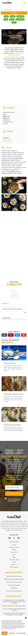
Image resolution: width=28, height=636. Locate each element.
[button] (26, 618)
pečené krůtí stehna (13, 57)
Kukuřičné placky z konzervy (14, 576)
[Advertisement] (14, 87)
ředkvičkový (16, 55)
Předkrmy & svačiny (14, 547)
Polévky (14, 549)
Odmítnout (11, 633)
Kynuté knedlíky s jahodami (14, 591)
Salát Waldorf (14, 588)
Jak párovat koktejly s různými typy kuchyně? (14, 606)
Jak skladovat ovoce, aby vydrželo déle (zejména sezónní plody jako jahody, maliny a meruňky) (14, 601)
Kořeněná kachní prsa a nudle (14, 582)
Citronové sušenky (10, 363)
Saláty (14, 562)
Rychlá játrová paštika (14, 585)
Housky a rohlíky (7, 139)
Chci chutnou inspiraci (14, 493)
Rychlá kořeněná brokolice (12, 425)
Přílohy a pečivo (7, 141)
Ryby (14, 557)
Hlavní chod (14, 552)
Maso (14, 554)
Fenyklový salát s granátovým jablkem (14, 579)
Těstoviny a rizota (14, 559)
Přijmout (5, 633)
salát (5, 57)
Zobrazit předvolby (21, 633)
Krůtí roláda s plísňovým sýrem (14, 394)
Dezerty (13, 564)
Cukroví (14, 544)
